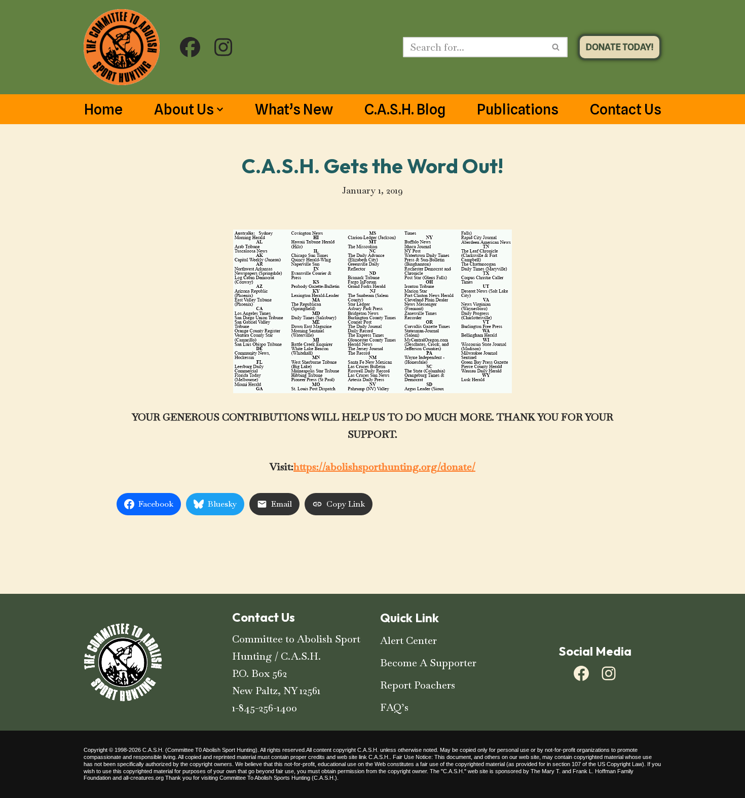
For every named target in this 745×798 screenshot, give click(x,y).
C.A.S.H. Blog (404, 109)
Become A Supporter (428, 662)
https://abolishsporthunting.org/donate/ (384, 466)
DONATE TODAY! (619, 47)
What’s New (294, 109)
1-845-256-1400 (264, 707)
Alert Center (408, 640)
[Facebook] (581, 673)
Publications (517, 109)
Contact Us (625, 109)
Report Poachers (417, 685)
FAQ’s (394, 707)
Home (103, 109)
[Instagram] (609, 673)
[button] (220, 109)
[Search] (556, 47)
